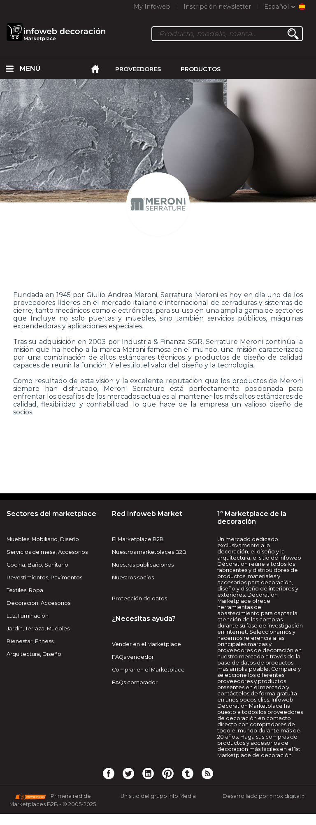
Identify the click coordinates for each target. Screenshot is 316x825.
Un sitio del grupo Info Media (158, 796)
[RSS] (207, 773)
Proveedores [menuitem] (138, 69)
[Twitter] (128, 773)
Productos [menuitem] (201, 69)
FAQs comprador (135, 682)
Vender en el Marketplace (146, 644)
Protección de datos (139, 598)
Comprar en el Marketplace (148, 670)
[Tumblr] (187, 773)
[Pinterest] (167, 773)
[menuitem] (9, 69)
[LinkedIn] (148, 773)
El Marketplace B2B (138, 539)
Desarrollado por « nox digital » (263, 796)
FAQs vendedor (133, 657)
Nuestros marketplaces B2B (149, 552)
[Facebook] (108, 773)
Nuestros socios (133, 577)
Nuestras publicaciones (143, 565)
